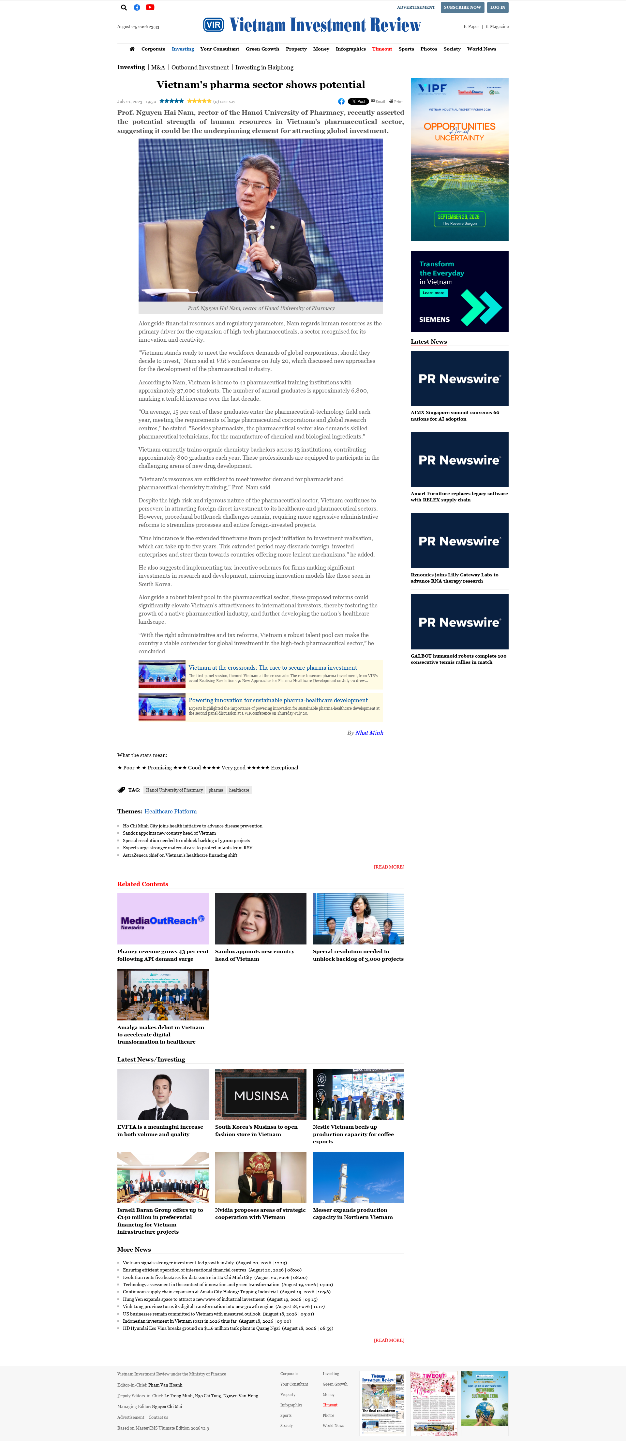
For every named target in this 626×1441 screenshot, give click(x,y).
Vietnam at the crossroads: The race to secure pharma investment (273, 667)
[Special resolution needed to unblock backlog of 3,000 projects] (358, 919)
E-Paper (471, 26)
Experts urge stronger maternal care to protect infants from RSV (187, 847)
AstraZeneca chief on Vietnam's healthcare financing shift (180, 855)
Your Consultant (220, 49)
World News (481, 49)
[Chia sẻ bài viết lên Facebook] (341, 101)
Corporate (153, 49)
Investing (183, 49)
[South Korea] (260, 1094)
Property (296, 49)
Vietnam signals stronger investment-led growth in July (179, 1262)
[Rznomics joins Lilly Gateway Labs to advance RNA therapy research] (460, 540)
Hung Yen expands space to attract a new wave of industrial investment (194, 1299)
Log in (497, 7)
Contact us (158, 1417)
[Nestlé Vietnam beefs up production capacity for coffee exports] (358, 1094)
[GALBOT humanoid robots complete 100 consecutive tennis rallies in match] (460, 621)
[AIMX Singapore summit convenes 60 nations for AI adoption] (460, 378)
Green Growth (262, 49)
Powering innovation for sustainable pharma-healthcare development (278, 700)
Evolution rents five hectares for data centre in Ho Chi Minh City (188, 1277)
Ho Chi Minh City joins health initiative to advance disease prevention (192, 825)
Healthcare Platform (170, 811)
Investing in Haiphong (264, 67)
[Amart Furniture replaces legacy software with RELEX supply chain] (460, 459)
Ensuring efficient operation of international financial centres (185, 1269)
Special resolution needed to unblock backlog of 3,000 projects (186, 840)
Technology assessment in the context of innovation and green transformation (201, 1284)
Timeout (382, 49)
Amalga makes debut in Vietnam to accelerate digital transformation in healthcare (160, 1034)
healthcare (239, 790)
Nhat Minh (369, 732)
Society (452, 49)
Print (398, 101)
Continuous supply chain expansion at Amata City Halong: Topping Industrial (201, 1291)
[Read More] (389, 867)
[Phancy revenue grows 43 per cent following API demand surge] (163, 919)
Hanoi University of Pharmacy (174, 790)
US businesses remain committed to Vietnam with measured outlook (192, 1313)
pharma (216, 790)
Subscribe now (462, 7)
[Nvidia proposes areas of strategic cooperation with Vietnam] (260, 1177)
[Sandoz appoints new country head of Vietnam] (260, 919)
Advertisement (416, 7)
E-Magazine (497, 26)
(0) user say (224, 101)
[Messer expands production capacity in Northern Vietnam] (358, 1177)
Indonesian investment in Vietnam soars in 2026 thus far (180, 1320)
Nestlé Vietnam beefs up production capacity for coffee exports (353, 1134)
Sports (406, 49)
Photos (429, 49)
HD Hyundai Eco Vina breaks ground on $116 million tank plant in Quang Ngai (202, 1328)
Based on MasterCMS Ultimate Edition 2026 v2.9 (163, 1428)
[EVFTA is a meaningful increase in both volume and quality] (163, 1094)
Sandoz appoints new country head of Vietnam (169, 832)
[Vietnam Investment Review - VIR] (313, 41)
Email (380, 101)
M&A (158, 67)
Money (321, 49)
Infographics (351, 49)
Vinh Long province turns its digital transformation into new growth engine (198, 1306)
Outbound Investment (200, 67)
